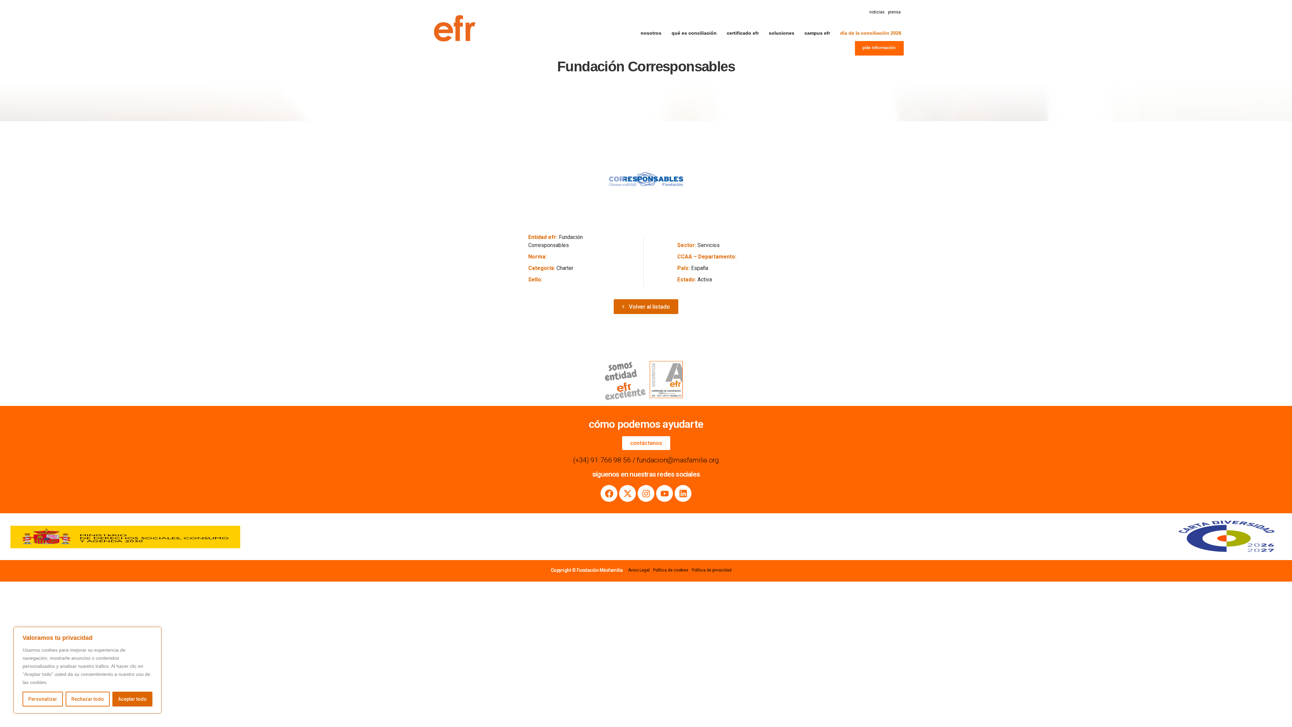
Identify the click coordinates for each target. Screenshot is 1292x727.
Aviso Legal (639, 570)
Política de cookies (670, 570)
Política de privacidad (711, 570)
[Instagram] (646, 493)
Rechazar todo (87, 699)
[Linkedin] (683, 493)
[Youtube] (664, 493)
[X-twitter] (627, 493)
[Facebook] (609, 493)
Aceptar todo (132, 699)
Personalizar (42, 699)
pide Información (878, 47)
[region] (87, 670)
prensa (894, 12)
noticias (877, 12)
